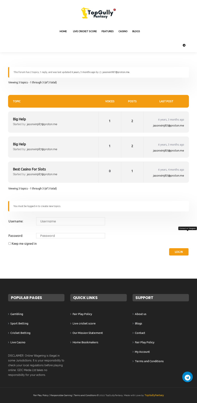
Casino (123, 31)
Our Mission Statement (88, 332)
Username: (15, 221)
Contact (140, 332)
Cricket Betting (20, 332)
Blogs (136, 31)
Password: (15, 235)
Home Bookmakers (85, 342)
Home (63, 31)
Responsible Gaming (61, 395)
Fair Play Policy (82, 314)
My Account (142, 351)
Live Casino (17, 342)
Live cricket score (85, 31)
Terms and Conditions (149, 361)
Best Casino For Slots (29, 169)
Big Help (19, 119)
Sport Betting (19, 323)
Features (108, 31)
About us (140, 314)
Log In (179, 251)
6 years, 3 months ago (83, 72)
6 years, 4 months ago (171, 169)
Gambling (16, 314)
